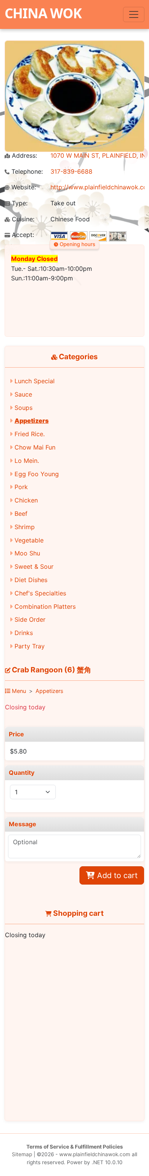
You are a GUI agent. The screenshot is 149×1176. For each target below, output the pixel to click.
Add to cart (116, 875)
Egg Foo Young (37, 474)
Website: (23, 187)
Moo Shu (27, 553)
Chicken (26, 500)
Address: (23, 155)
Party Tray (30, 646)
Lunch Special (35, 381)
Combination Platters (45, 606)
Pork (21, 487)
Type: (19, 203)
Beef (21, 513)
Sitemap (22, 1154)
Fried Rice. (30, 434)
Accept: (22, 234)
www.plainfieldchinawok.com (94, 1154)
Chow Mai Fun (35, 447)
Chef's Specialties (40, 593)
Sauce (23, 394)
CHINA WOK (43, 13)
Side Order (30, 619)
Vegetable (29, 540)
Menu (18, 691)
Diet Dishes (31, 580)
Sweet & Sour (34, 566)
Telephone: (26, 171)
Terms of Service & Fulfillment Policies (74, 1147)
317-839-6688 (71, 171)
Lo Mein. (27, 460)
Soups (23, 407)
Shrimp (25, 527)
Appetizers (32, 420)
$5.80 (18, 751)
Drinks (24, 633)
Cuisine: (22, 219)
